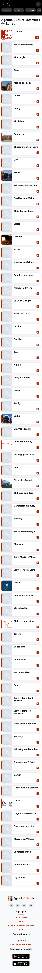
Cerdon (18, 326)
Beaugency (20, 134)
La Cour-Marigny (22, 300)
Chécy (17, 108)
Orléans (18, 31)
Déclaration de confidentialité (21, 925)
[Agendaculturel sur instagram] (24, 905)
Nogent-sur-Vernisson (25, 813)
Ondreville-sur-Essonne (26, 787)
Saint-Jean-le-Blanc (24, 44)
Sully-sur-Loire (21, 313)
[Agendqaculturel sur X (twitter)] (11, 905)
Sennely (18, 518)
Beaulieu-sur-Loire (23, 275)
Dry (16, 159)
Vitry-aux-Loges (22, 377)
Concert (8, 10)
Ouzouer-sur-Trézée (24, 762)
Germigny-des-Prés (24, 454)
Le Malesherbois (22, 851)
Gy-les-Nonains (22, 864)
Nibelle (17, 364)
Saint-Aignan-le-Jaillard (26, 749)
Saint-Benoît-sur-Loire (25, 185)
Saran (17, 582)
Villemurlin (20, 659)
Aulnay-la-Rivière (23, 287)
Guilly (17, 390)
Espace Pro (21, 940)
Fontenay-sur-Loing (24, 826)
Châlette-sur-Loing (24, 621)
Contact (21, 929)
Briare (17, 172)
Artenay (18, 236)
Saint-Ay (18, 736)
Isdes (16, 685)
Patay (17, 249)
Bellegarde (19, 646)
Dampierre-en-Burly (24, 505)
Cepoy (17, 95)
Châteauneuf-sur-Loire (26, 146)
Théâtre (20, 10)
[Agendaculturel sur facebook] (18, 905)
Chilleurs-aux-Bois (23, 492)
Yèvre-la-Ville (21, 608)
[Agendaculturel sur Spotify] (31, 905)
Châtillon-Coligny (23, 441)
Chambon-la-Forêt (23, 595)
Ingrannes (19, 877)
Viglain (17, 416)
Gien (16, 70)
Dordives (18, 339)
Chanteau (19, 544)
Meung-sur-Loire (22, 82)
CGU (21, 921)
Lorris (17, 223)
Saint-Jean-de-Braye (24, 531)
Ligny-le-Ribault (22, 428)
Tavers (17, 633)
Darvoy (17, 774)
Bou (16, 467)
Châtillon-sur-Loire (24, 211)
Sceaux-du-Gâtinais (24, 262)
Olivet (17, 800)
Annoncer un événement (21, 944)
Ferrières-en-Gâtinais (25, 198)
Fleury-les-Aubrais (23, 480)
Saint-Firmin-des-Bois (25, 723)
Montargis (19, 57)
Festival (31, 10)
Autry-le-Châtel (22, 672)
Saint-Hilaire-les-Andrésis (22, 712)
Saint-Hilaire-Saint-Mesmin (24, 699)
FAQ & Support (21, 918)
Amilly (17, 403)
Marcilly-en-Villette (24, 838)
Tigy (16, 351)
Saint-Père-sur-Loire (24, 569)
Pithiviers (19, 121)
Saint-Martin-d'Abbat (25, 557)
